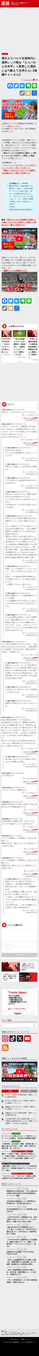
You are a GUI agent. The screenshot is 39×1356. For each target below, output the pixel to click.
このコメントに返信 (29, 418)
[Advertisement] (19, 29)
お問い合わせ (14, 1339)
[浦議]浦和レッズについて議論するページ (14, 3)
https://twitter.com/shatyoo (20, 209)
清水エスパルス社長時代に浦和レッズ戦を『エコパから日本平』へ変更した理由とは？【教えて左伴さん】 (19, 222)
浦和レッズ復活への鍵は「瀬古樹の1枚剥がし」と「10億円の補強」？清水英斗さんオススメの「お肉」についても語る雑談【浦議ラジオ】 (19, 1156)
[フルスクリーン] (34, 1079)
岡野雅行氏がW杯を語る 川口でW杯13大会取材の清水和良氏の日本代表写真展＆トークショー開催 (22, 1193)
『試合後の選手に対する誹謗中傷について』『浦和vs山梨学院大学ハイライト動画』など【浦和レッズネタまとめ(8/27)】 (21, 1121)
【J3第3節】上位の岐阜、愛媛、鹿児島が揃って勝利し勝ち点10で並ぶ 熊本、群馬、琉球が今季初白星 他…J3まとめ (19, 1146)
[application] (19, 1072)
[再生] (4, 1079)
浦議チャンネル (13, 126)
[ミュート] (31, 1079)
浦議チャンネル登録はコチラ (15, 270)
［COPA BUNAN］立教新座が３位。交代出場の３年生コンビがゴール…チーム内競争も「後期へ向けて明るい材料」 (22, 1219)
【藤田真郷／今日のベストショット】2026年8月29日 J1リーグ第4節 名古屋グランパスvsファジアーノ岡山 (19, 1168)
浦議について (25, 1339)
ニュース (5, 54)
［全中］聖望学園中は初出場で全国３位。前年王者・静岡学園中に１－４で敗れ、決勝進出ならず (21, 1272)
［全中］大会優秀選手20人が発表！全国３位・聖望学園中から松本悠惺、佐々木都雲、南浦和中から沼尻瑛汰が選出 (21, 1262)
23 (36, 80)
